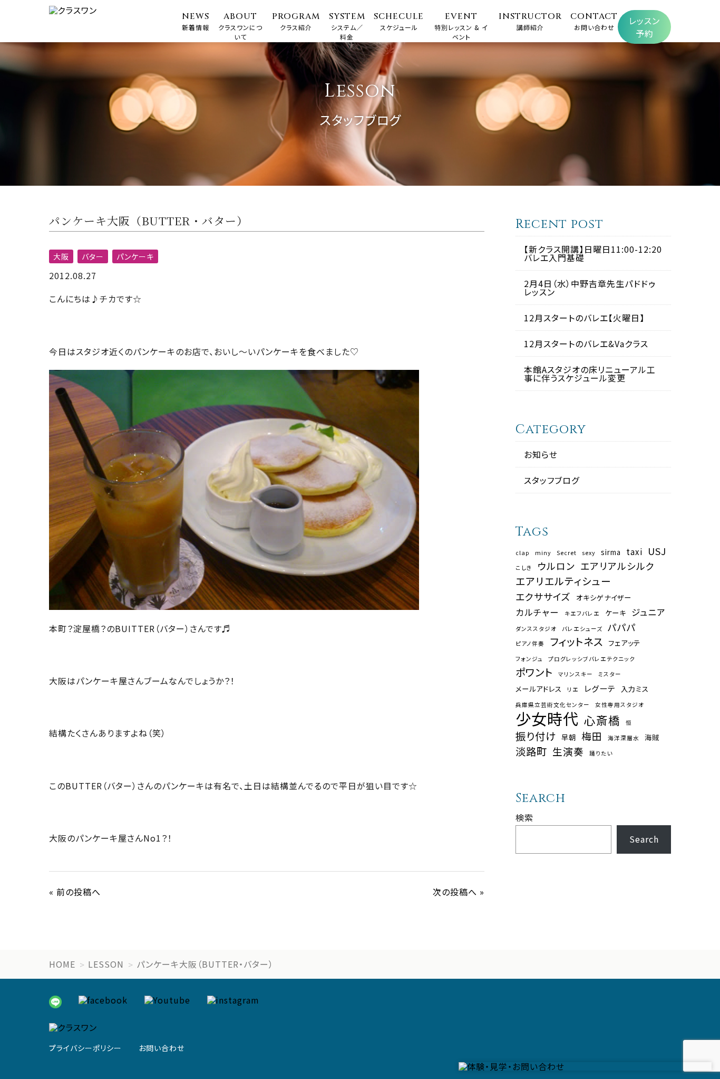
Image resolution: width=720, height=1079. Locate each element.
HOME (62, 964)
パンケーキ (135, 256)
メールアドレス (538, 688)
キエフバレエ (582, 614)
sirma (611, 552)
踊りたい (601, 754)
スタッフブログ (551, 480)
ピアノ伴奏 (529, 644)
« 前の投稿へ (75, 891)
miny (543, 553)
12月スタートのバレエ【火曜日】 (584, 317)
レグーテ (600, 688)
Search (644, 839)
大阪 (61, 256)
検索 (524, 817)
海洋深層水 (623, 738)
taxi (634, 552)
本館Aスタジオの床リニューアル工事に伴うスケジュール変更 (590, 373)
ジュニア (648, 612)
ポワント (534, 672)
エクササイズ (543, 596)
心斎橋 (602, 720)
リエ (573, 690)
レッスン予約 (644, 27)
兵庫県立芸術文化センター (552, 705)
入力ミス (635, 688)
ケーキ (615, 612)
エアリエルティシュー (563, 581)
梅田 (591, 736)
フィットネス (576, 641)
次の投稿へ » (458, 891)
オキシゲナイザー (603, 597)
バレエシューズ (582, 629)
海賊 (652, 737)
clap (522, 553)
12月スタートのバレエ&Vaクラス (586, 343)
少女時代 (547, 718)
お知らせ (541, 454)
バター (93, 256)
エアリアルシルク (617, 566)
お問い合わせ (161, 1048)
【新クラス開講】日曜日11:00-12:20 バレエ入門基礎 (593, 253)
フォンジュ (529, 659)
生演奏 (568, 752)
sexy (589, 553)
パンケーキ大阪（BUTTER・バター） (205, 964)
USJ (657, 551)
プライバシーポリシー (85, 1048)
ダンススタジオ (536, 629)
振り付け (535, 736)
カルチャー (537, 612)
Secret (567, 553)
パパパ (622, 627)
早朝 (568, 737)
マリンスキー (575, 674)
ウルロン (556, 566)
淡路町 (531, 751)
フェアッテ (624, 642)
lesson (106, 964)
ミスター (609, 674)
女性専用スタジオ (619, 705)
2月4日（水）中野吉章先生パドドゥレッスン (590, 287)
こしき (523, 568)
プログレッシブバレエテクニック (591, 659)
